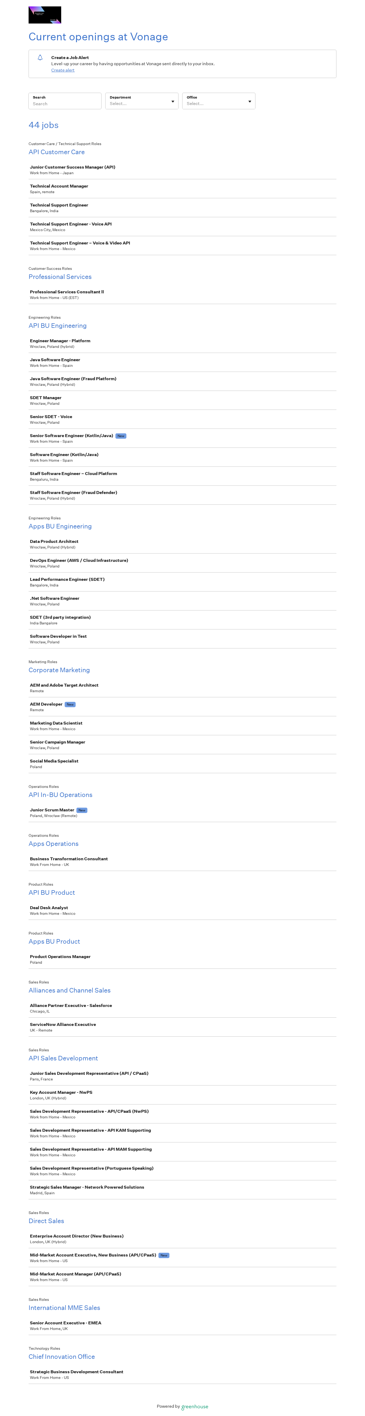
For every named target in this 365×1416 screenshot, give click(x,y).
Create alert (63, 70)
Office (192, 97)
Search (39, 97)
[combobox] (110, 104)
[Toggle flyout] (173, 101)
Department (120, 97)
